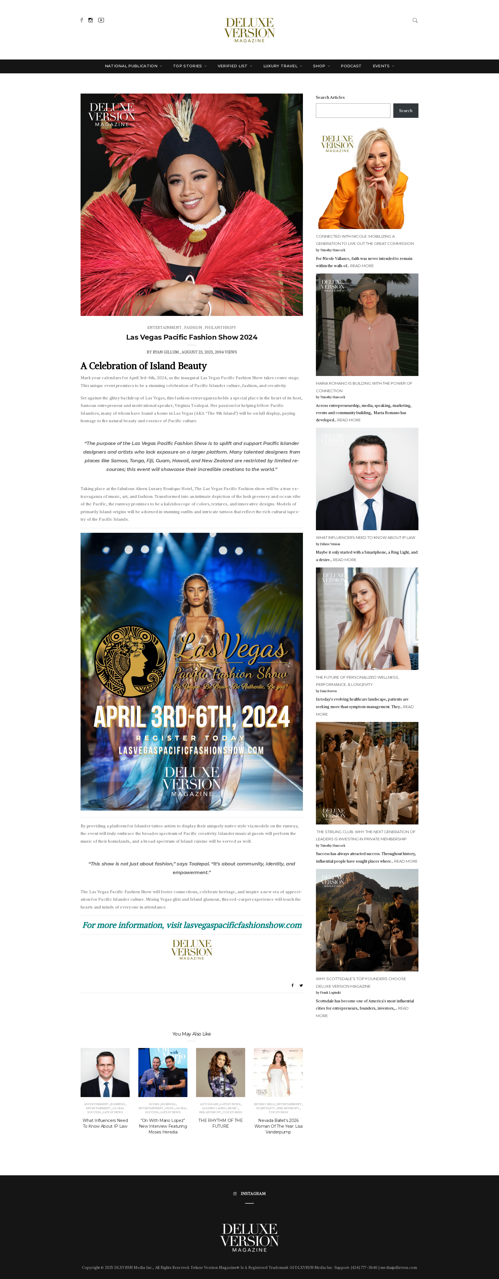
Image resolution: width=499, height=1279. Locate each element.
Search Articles (330, 97)
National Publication (132, 66)
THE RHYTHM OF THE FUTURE (220, 1123)
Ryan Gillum (166, 352)
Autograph (209, 1104)
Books (154, 1104)
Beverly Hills (264, 1104)
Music (233, 1108)
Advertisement (96, 1104)
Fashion (193, 327)
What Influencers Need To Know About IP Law (105, 1123)
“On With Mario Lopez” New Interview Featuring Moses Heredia (163, 1126)
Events (382, 66)
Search (405, 110)
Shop (320, 66)
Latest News (113, 1112)
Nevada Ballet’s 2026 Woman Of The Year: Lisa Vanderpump (278, 1126)
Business (118, 1104)
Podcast (351, 66)
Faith (169, 1108)
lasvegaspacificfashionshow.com (242, 925)
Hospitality (265, 1108)
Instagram (253, 1193)
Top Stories (188, 66)
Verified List (233, 66)
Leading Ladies (214, 1108)
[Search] (415, 20)
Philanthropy (220, 327)
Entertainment (164, 327)
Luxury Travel (281, 66)
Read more (362, 265)
